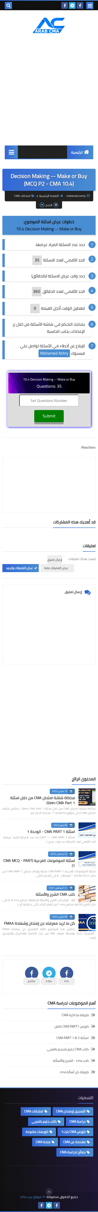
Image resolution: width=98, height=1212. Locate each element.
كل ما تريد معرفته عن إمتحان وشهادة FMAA (39, 923)
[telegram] (72, 5)
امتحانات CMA (22, 195)
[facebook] (80, 5)
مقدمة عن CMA (74, 1142)
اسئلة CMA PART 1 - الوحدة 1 (51, 831)
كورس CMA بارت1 (73, 1132)
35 (37, 260)
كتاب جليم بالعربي (44, 1121)
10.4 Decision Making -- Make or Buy (48, 228)
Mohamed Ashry (54, 353)
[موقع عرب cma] (49, 25)
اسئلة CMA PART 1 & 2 (72, 1038)
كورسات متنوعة (37, 1132)
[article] (49, 473)
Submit (49, 416)
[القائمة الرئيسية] (11, 152)
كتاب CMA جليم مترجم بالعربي (68, 1049)
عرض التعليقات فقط (56, 568)
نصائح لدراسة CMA (73, 1152)
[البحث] (8, 5)
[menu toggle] (89, 5)
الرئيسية (77, 152)
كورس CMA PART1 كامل (71, 1026)
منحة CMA (43, 1142)
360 (36, 291)
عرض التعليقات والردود (19, 568)
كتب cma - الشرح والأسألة (71, 1060)
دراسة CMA (77, 1121)
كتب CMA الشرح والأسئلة (55, 894)
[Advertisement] (49, 89)
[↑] (49, 1191)
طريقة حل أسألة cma (74, 1072)
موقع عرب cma (30, 1196)
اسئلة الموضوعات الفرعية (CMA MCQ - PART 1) (39, 863)
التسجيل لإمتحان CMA (71, 1111)
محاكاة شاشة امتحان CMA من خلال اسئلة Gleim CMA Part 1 (42, 800)
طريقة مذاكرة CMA (75, 1015)
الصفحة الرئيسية (49, 195)
